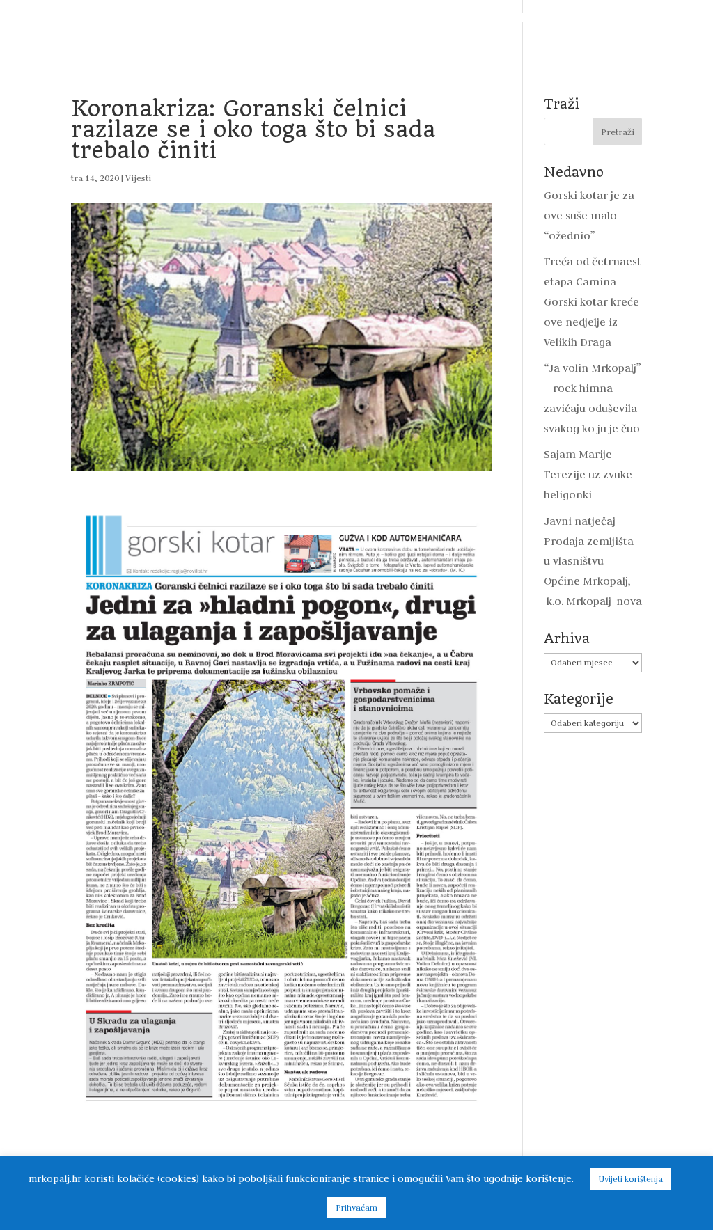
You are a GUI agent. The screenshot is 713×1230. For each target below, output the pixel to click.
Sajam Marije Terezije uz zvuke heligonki (588, 474)
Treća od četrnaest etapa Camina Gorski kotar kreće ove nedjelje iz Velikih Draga (592, 302)
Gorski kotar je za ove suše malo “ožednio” (589, 215)
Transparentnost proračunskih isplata (469, 18)
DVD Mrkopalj (395, 41)
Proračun (334, 18)
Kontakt (467, 41)
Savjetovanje (611, 18)
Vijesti (121, 18)
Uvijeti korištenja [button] (631, 1179)
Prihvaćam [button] (356, 1207)
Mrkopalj (321, 41)
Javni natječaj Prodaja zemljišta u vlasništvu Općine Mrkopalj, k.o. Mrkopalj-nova (593, 561)
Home (71, 18)
